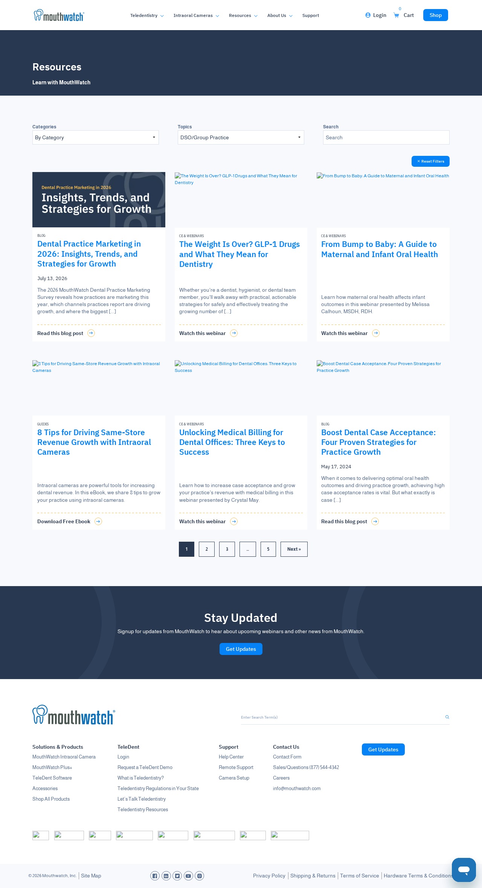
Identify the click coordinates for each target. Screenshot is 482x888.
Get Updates (241, 649)
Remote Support (236, 767)
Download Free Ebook (63, 521)
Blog (41, 235)
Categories (44, 126)
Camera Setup (234, 778)
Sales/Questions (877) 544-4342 (306, 767)
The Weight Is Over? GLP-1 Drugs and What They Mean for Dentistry (239, 254)
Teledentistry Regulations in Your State (158, 788)
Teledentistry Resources (142, 809)
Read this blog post (60, 333)
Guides (43, 424)
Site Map (91, 876)
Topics (185, 126)
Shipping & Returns (313, 876)
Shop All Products (51, 799)
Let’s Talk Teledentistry (141, 799)
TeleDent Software (52, 778)
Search (331, 126)
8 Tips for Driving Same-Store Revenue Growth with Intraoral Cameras (94, 442)
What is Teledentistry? (140, 778)
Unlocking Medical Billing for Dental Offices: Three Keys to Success (232, 442)
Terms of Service (359, 876)
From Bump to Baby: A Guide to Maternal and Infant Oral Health (379, 249)
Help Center (231, 757)
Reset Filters (432, 161)
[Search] (444, 717)
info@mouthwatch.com (297, 788)
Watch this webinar (202, 333)
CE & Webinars (191, 236)
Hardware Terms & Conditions (419, 876)
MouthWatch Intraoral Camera (64, 757)
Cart (406, 13)
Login (379, 15)
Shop (436, 15)
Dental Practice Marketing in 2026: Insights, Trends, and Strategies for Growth (89, 253)
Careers (281, 778)
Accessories (45, 788)
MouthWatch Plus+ (52, 767)
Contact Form (287, 757)
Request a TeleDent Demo (144, 767)
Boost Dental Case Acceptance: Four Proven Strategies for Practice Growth (378, 442)
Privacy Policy (269, 876)
